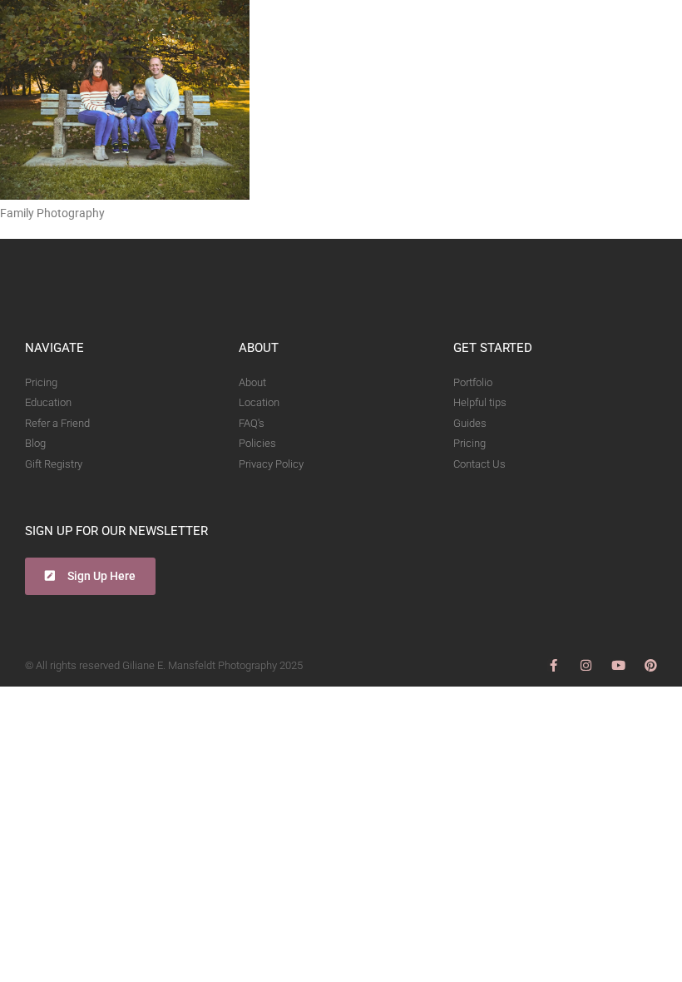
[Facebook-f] (553, 665)
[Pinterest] (651, 665)
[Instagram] (586, 665)
